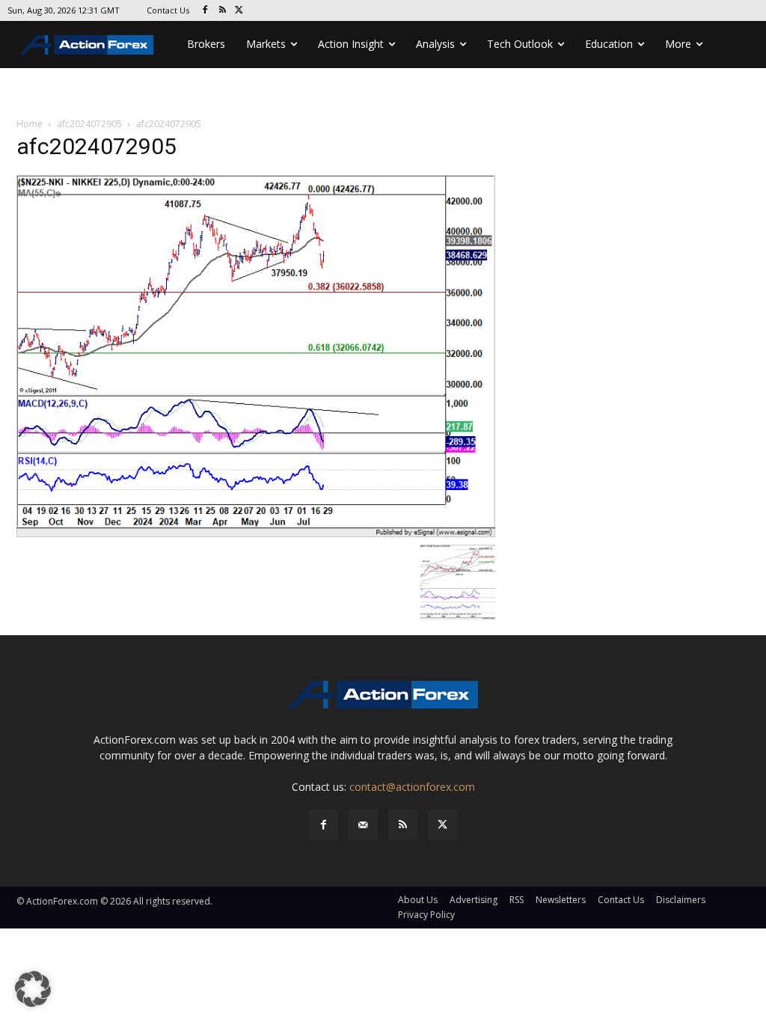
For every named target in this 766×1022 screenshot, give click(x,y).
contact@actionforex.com (412, 787)
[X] (239, 10)
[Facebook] (205, 10)
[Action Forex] (87, 44)
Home (29, 123)
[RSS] (222, 10)
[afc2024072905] (255, 355)
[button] (33, 989)
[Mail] (363, 824)
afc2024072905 (89, 123)
